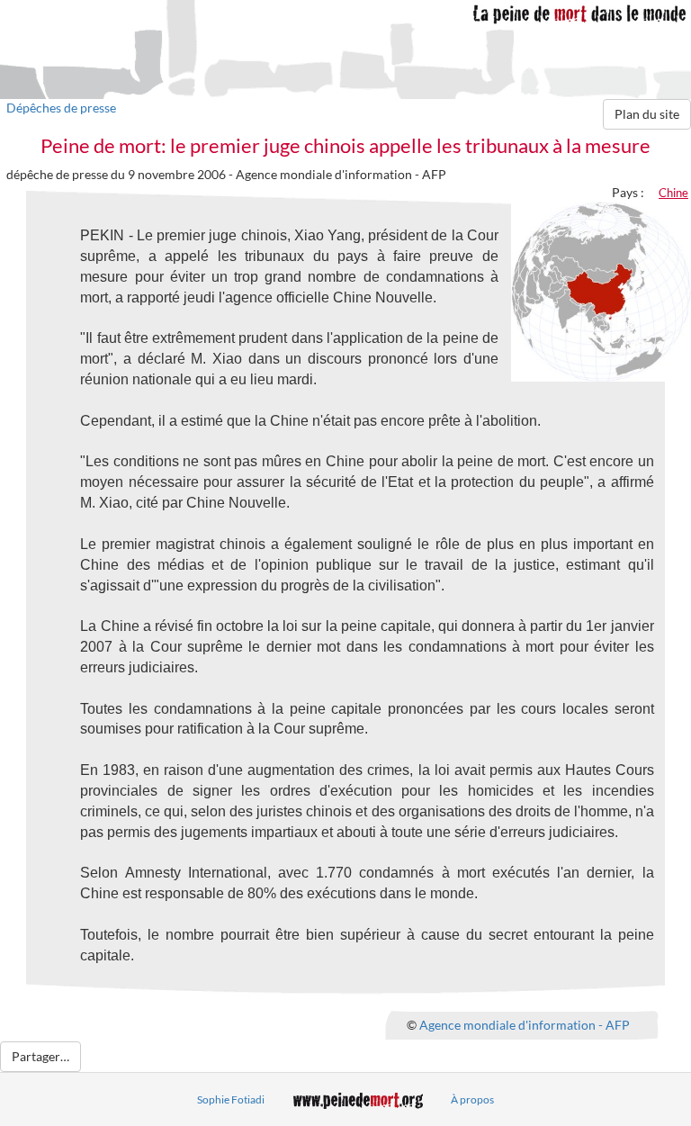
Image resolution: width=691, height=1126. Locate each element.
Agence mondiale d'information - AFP (524, 1023)
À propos (472, 1099)
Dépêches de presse (61, 107)
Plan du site (647, 114)
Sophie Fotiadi (231, 1099)
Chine (673, 192)
